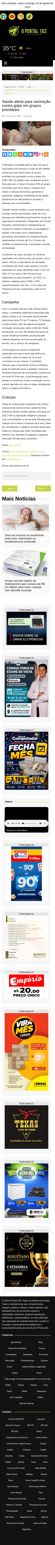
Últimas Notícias (26, 1403)
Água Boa (26, 1529)
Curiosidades (11, 1354)
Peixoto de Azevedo (17, 1499)
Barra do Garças (12, 1425)
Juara (33, 1462)
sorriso (43, 1511)
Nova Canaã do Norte (35, 1480)
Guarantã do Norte (39, 1456)
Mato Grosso (12, 1474)
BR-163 (44, 1425)
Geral (9, 1367)
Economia (43, 1354)
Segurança (41, 1391)
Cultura (42, 1348)
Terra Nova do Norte (15, 1523)
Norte (10, 1480)
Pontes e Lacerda (14, 1505)
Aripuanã (41, 1419)
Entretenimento (27, 1360)
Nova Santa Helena (37, 1486)
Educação (9, 1360)
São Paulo (9, 1517)
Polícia (21, 1385)
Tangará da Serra (27, 1517)
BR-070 (30, 1425)
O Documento (13, 459)
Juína (45, 1462)
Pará (40, 1492)
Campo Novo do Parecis (17, 1437)
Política (34, 1385)
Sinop (29, 1511)
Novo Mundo (16, 1492)
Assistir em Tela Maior (17, 830)
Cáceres (9, 1456)
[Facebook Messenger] (25, 154)
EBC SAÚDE (15, 445)
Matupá (29, 1474)
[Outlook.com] (30, 154)
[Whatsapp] (15, 154)
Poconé (41, 1499)
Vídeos (40, 1397)
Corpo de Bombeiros (17, 1348)
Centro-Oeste (41, 1437)
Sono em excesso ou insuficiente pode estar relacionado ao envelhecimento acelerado (24, 538)
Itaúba (8, 1462)
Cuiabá (43, 1450)
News (39, 1373)
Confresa (27, 1450)
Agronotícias (16, 1342)
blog (40, 1342)
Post (46, 1385)
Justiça (14, 1373)
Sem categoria (16, 1397)
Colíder (10, 1450)
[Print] (20, 154)
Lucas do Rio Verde (16, 1468)
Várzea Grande (40, 1523)
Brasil (39, 1431)
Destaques (28, 1354)
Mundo (44, 1474)
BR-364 (14, 1431)
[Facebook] (4, 154)
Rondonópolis (12, 1511)
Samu (9, 1391)
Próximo (41, 488)
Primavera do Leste (38, 1505)
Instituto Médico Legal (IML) (34, 1367)
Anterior (11, 488)
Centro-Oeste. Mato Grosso (19, 1443)
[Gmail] (41, 154)
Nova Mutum (13, 1486)
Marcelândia (40, 1468)
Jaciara (21, 1462)
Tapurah (44, 1517)
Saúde (29, 116)
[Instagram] (36, 154)
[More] (46, 154)
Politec (8, 1385)
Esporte (44, 1360)
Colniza (43, 1443)
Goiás (22, 1456)
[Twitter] (9, 154)
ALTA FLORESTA (16, 1419)
